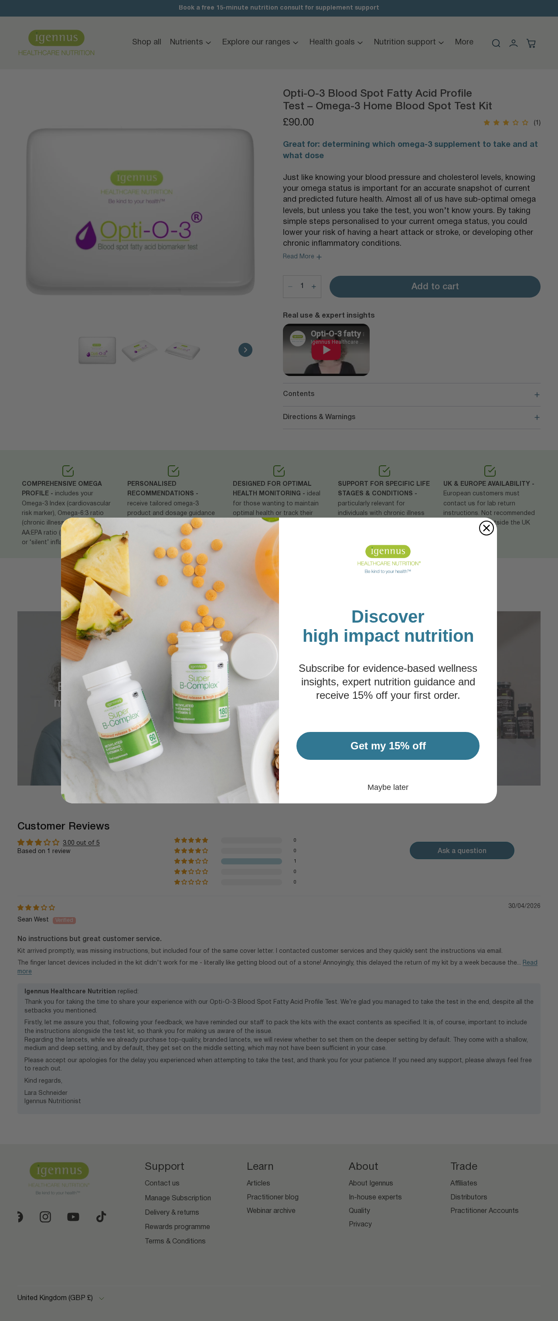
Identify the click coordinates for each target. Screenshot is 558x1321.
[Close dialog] (486, 528)
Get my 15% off (388, 746)
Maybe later (387, 787)
